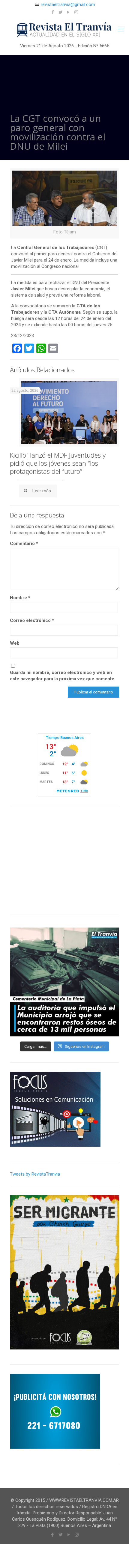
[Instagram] (76, 12)
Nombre (20, 597)
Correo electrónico (32, 620)
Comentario (24, 543)
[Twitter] (61, 12)
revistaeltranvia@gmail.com (68, 4)
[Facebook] (53, 12)
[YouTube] (68, 12)
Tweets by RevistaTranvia (35, 1174)
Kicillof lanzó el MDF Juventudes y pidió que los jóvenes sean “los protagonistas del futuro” (58, 463)
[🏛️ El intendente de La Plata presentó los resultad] (64, 981)
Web (15, 643)
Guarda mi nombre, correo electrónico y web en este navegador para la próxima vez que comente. (63, 675)
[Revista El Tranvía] (64, 30)
